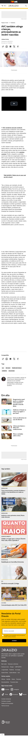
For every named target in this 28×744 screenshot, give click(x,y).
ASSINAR (14, 640)
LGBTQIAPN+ (18, 666)
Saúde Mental (12, 672)
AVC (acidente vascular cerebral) (12, 127)
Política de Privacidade (7, 703)
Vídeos (13, 679)
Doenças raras (5, 666)
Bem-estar (4, 664)
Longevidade (4, 669)
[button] (3, 46)
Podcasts (18, 679)
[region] (13, 239)
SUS (19, 672)
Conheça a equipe (6, 701)
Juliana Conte (5, 39)
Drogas (12, 666)
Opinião (8, 679)
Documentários (5, 682)
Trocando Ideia (14, 682)
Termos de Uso (5, 705)
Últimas (3, 679)
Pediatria (11, 669)
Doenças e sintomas (13, 664)
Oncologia (17, 669)
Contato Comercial (6, 699)
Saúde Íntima (4, 672)
